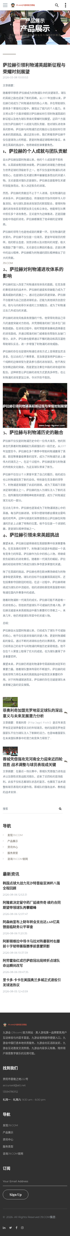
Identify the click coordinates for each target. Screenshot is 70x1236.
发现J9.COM (15, 835)
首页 (26, 29)
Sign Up (16, 1194)
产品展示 (41, 29)
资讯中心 (12, 847)
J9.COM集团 (47, 1217)
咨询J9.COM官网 (17, 859)
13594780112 (10, 1091)
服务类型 (12, 853)
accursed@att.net (14, 1085)
